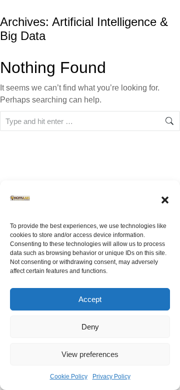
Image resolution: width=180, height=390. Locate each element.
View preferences (90, 354)
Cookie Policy (69, 376)
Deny (90, 326)
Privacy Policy (111, 376)
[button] (165, 200)
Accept (90, 299)
